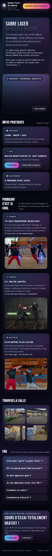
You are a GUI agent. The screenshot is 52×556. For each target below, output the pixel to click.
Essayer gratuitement (36, 6)
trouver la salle (31, 165)
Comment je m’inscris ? (19, 497)
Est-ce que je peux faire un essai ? (25, 468)
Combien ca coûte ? (17, 490)
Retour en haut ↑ (44, 550)
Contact (26, 538)
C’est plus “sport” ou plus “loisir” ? (25, 461)
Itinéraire (12, 165)
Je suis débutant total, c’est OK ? (24, 483)
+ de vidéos (39, 109)
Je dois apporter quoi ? (19, 475)
